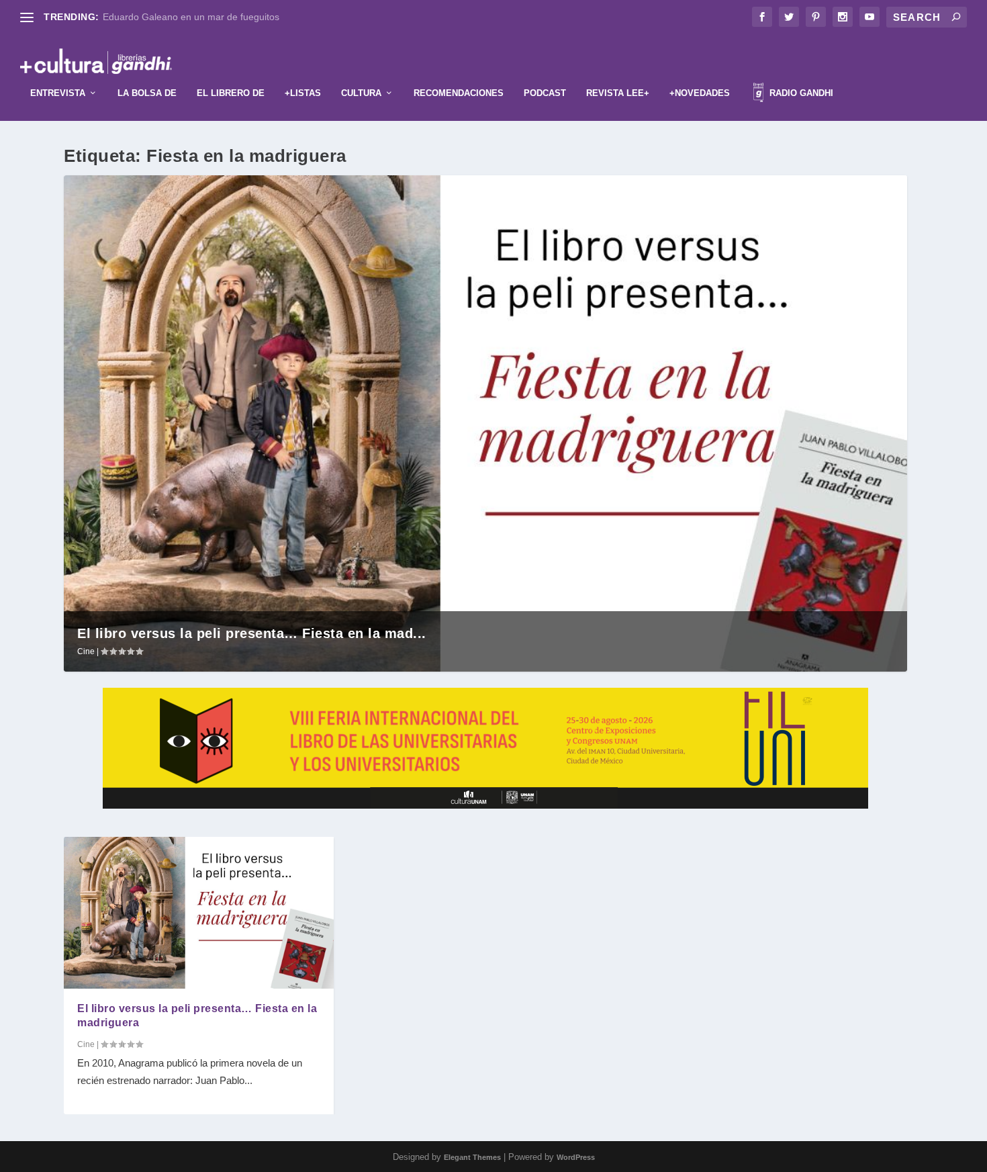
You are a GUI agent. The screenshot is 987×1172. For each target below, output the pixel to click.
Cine (86, 651)
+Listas (303, 93)
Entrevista (57, 93)
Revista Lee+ (617, 93)
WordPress (576, 1157)
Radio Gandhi (800, 93)
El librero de (231, 93)
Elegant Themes (472, 1157)
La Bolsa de (147, 93)
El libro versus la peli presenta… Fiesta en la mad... (251, 633)
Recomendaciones (459, 93)
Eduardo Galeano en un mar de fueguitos (191, 16)
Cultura (361, 93)
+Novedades (699, 93)
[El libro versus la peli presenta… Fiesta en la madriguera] (199, 913)
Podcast (545, 93)
